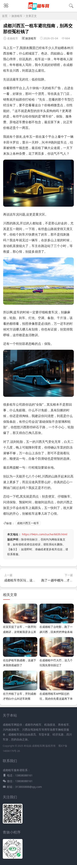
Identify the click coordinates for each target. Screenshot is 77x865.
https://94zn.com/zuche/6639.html (44, 534)
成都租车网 (38, 746)
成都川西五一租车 (28, 523)
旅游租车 (17, 16)
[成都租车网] (38, 9)
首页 (5, 16)
